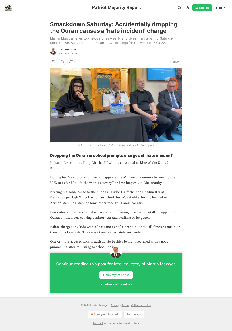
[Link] (45, 155)
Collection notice (141, 305)
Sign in (220, 7)
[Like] (53, 61)
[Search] (179, 7)
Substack (98, 323)
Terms (125, 305)
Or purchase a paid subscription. (116, 284)
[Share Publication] (187, 7)
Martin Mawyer (68, 49)
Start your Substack (106, 314)
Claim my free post (116, 275)
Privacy (115, 305)
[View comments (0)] (62, 61)
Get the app (134, 314)
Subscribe (202, 7)
